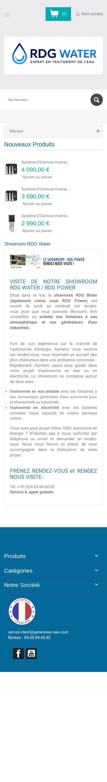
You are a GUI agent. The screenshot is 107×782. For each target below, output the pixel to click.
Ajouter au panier (28, 177)
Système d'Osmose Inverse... (45, 162)
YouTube (31, 653)
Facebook (18, 653)
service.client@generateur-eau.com (38, 632)
